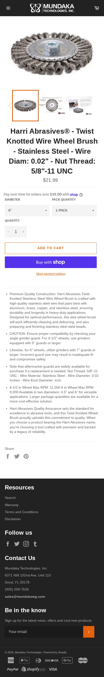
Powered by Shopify (55, 652)
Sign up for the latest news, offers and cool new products (48, 620)
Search (10, 498)
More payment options (51, 274)
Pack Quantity (64, 199)
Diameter (12, 199)
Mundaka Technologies (28, 652)
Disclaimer (13, 519)
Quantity (12, 220)
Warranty (12, 505)
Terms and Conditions (21, 512)
